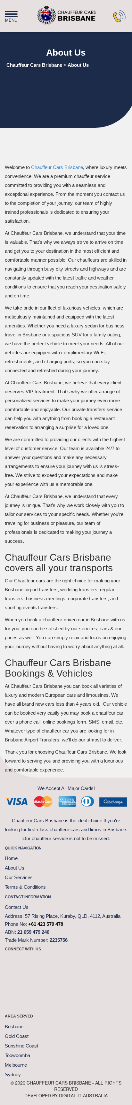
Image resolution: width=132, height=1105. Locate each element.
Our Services (19, 877)
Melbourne (16, 1065)
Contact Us (17, 907)
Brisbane (14, 1026)
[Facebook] (13, 963)
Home (11, 858)
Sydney (13, 1074)
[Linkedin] (77, 963)
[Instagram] (61, 963)
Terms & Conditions (25, 887)
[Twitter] (29, 963)
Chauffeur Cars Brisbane (57, 167)
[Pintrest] (45, 963)
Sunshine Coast (21, 1045)
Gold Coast (17, 1036)
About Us (14, 868)
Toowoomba (17, 1055)
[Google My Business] (93, 963)
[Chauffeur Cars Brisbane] (55, 12)
